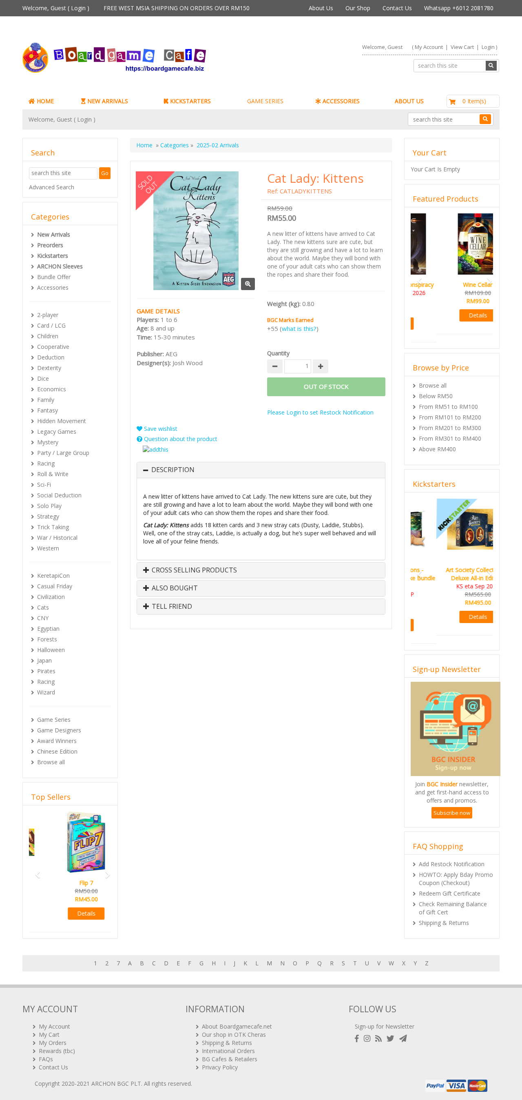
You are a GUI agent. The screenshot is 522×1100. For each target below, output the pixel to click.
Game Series (54, 719)
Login (78, 8)
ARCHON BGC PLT (116, 1083)
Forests (47, 639)
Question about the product (179, 439)
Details (70, 913)
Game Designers (59, 730)
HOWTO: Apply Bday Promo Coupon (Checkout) (456, 862)
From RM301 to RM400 (450, 430)
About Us (321, 8)
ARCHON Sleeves (60, 266)
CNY (43, 618)
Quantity (278, 353)
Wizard (46, 692)
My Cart (49, 1034)
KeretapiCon (53, 575)
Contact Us (397, 8)
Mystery (47, 442)
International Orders (228, 1051)
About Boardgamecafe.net (237, 1026)
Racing (46, 463)
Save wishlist (159, 428)
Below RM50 (436, 388)
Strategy (48, 516)
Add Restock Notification (451, 848)
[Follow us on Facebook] (358, 1038)
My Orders (52, 1043)
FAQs (46, 1059)
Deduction (50, 357)
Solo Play (49, 506)
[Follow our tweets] (392, 1038)
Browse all (51, 762)
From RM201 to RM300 (450, 420)
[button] (35, 870)
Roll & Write (53, 474)
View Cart (462, 47)
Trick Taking (53, 527)
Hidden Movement (61, 421)
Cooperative (53, 346)
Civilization (51, 597)
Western (48, 548)
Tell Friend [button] (171, 606)
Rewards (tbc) (57, 1051)
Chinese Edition (57, 751)
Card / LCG (51, 325)
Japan (44, 660)
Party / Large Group (63, 453)
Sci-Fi (44, 484)
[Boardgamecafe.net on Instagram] (369, 1038)
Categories (174, 145)
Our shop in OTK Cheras (234, 1034)
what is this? (299, 328)
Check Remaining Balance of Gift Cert (453, 892)
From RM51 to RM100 (448, 398)
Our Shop (357, 8)
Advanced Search (51, 187)
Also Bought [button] (174, 588)
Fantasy (47, 410)
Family (45, 400)
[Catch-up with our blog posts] (380, 1038)
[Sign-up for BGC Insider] (403, 1038)
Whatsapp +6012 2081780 (458, 8)
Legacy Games (56, 431)
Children (47, 336)
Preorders (50, 245)
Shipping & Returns (444, 906)
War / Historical (57, 537)
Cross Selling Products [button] (193, 570)
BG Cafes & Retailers (229, 1059)
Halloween (51, 650)
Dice (43, 378)
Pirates (46, 671)
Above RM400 (437, 441)
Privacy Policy (220, 1067)
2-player (47, 315)
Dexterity (49, 368)
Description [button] (173, 470)
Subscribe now (452, 796)
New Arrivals (53, 234)
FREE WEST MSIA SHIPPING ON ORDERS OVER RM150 (177, 8)
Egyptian (48, 628)
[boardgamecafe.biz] (138, 58)
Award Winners (57, 741)
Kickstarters (52, 255)
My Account (429, 47)
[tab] (261, 470)
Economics (51, 389)
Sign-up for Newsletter (384, 1026)
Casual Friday (54, 586)
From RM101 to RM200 (450, 409)
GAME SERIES (265, 101)
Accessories (53, 287)
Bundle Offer (54, 277)
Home (144, 145)
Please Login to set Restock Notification (320, 412)
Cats (43, 607)
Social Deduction (59, 495)
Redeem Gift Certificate (449, 877)
